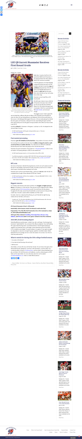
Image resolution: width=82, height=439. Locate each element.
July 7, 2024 (32, 159)
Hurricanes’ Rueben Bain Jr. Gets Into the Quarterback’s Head (64, 114)
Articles (24, 68)
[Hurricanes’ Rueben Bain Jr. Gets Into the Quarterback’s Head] (64, 106)
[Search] (70, 33)
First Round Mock (29, 250)
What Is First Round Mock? (36, 430)
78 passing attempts (40, 148)
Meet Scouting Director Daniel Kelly (51, 430)
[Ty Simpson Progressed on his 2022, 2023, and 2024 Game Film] (64, 206)
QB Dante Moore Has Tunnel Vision (64, 280)
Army (46, 215)
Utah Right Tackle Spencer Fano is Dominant (63, 373)
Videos (56, 432)
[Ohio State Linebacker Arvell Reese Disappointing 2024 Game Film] (64, 138)
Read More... (61, 130)
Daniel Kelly (19, 68)
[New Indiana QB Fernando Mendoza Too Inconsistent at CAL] (64, 171)
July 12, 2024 (32, 134)
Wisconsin (20, 216)
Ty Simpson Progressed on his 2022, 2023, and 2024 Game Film (64, 216)
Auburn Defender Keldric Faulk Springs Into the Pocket (64, 343)
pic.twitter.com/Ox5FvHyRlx (17, 132)
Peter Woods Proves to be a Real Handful (64, 402)
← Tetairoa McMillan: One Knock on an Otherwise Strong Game (21, 263)
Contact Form (72, 430)
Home (28, 430)
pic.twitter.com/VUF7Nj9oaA (29, 201)
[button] (71, 4)
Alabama (13, 216)
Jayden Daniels (39, 110)
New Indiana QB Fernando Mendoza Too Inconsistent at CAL (64, 180)
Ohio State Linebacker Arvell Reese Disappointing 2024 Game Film (64, 147)
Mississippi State (35, 215)
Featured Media (64, 430)
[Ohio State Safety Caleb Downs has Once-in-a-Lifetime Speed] (64, 242)
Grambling (27, 215)
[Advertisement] (41, 17)
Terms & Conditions (64, 432)
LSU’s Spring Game (25, 189)
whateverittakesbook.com (17, 255)
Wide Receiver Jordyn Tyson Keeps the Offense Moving (64, 313)
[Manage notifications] (79, 436)
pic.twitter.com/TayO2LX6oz (17, 177)
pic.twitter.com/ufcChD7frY (45, 157)
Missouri (42, 215)
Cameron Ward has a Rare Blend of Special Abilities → (42, 263)
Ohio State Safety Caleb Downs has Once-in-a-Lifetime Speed (64, 250)
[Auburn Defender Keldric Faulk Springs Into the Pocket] (64, 335)
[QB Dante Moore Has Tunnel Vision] (64, 273)
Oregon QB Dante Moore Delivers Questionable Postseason (63, 42)
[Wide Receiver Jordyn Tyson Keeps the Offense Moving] (64, 305)
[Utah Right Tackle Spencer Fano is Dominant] (64, 365)
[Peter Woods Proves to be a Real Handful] (64, 396)
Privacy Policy (72, 432)
